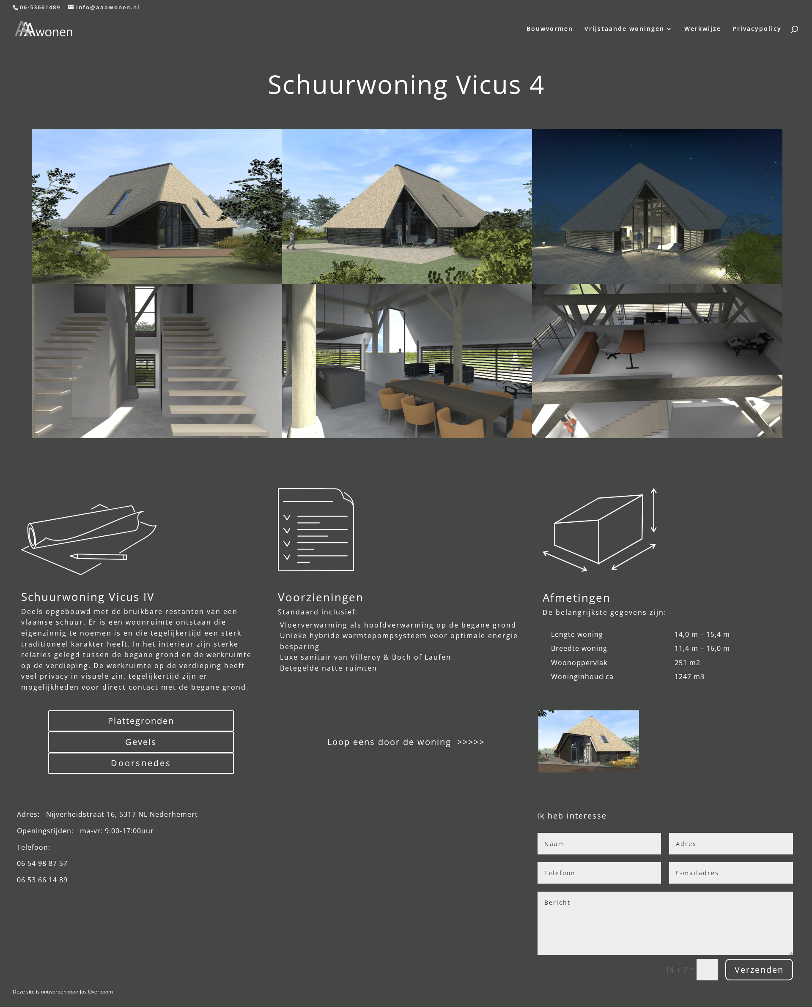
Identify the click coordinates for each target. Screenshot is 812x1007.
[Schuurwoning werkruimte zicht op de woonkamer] (657, 435)
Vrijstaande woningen (624, 29)
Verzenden (759, 969)
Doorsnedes (141, 763)
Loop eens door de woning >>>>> (404, 742)
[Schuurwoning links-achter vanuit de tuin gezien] (407, 281)
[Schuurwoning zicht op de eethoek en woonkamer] (407, 435)
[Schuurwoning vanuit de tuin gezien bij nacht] (657, 281)
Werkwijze (702, 29)
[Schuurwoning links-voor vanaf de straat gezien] (157, 206)
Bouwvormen (550, 29)
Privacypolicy (757, 29)
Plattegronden (141, 720)
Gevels (140, 742)
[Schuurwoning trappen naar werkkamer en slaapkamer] (157, 435)
